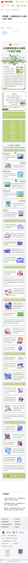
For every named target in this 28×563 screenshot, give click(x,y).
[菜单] (26, 2)
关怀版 (18, 5)
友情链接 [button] (17, 527)
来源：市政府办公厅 (21, 22)
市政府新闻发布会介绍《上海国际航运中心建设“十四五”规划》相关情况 (14, 504)
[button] (6, 519)
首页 (2, 9)
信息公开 (7, 9)
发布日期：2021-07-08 (7, 22)
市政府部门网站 (4, 519)
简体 (12, 5)
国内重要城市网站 (5, 527)
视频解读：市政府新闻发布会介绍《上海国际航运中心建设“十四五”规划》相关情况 (14, 509)
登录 (22, 5)
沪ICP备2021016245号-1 (6, 559)
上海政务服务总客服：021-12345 (9, 540)
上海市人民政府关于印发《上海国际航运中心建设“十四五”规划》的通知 (14, 499)
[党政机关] (3, 532)
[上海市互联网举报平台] (15, 532)
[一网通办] (7, 2)
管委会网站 (17, 521)
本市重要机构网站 (5, 521)
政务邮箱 (15, 543)
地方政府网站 (17, 524)
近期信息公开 (16, 9)
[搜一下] (8, 5)
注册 (25, 5)
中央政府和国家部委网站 (6, 524)
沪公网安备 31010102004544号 (21, 559)
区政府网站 (17, 519)
